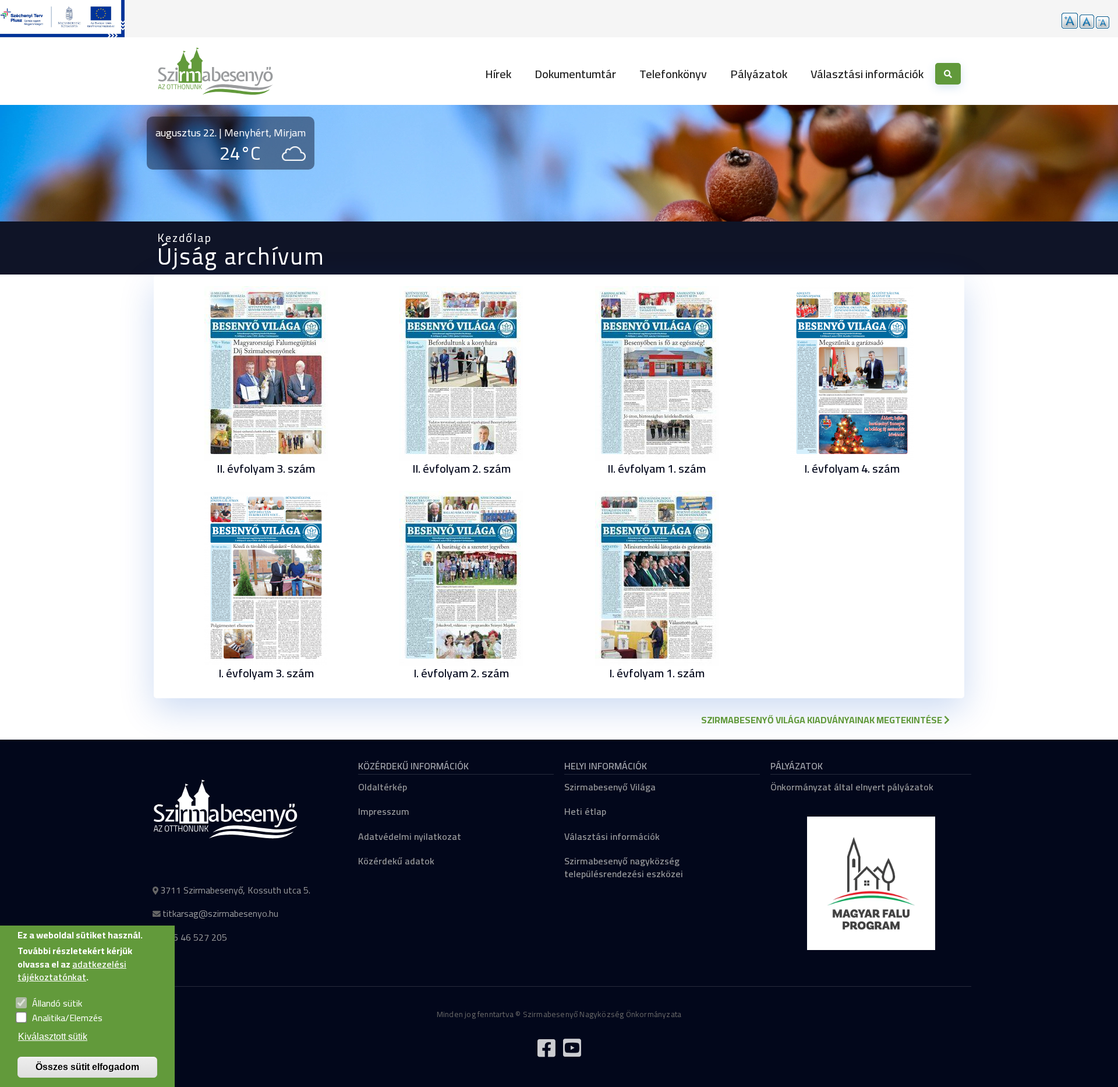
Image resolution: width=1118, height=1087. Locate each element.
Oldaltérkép (382, 787)
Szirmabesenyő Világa (610, 787)
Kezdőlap (184, 237)
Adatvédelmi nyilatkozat (409, 836)
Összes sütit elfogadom (87, 1067)
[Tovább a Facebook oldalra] (546, 1052)
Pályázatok (758, 74)
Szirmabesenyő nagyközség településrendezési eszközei (623, 867)
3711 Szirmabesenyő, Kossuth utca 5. (235, 890)
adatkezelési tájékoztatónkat (71, 970)
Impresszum (383, 811)
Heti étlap (585, 811)
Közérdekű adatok (396, 861)
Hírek (498, 74)
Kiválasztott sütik (52, 1037)
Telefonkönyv (673, 74)
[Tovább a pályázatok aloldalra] (62, 18)
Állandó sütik (57, 1003)
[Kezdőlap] (215, 71)
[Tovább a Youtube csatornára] (571, 1052)
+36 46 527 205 (194, 937)
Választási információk (867, 74)
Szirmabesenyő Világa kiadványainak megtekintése (822, 720)
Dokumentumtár (575, 74)
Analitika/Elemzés (67, 1017)
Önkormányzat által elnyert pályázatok (851, 787)
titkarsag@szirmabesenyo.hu (220, 913)
